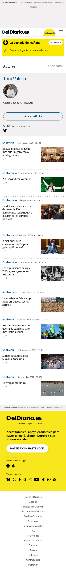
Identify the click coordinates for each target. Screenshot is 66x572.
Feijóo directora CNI (26, 2)
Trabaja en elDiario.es (33, 506)
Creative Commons (33, 516)
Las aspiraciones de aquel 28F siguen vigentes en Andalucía (16, 271)
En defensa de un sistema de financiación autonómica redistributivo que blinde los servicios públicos (17, 212)
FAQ (33, 530)
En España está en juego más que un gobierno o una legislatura (16, 152)
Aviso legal (33, 521)
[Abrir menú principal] (61, 31)
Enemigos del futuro (14, 382)
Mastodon (33, 564)
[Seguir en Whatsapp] (49, 479)
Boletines (33, 555)
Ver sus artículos (33, 116)
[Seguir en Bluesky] (8, 479)
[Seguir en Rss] (54, 479)
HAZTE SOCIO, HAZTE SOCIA (27, 448)
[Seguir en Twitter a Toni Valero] (5, 130)
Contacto (33, 545)
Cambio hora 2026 (24, 407)
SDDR (43, 407)
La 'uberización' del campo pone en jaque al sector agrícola (17, 301)
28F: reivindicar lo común (17, 179)
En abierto (8, 142)
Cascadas (49, 407)
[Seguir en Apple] (13, 466)
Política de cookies (33, 540)
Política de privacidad (33, 526)
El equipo (33, 501)
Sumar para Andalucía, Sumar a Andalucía (15, 357)
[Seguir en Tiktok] (43, 479)
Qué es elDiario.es (33, 497)
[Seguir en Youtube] (36, 479)
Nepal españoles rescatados (43, 2)
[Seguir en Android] (8, 466)
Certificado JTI (33, 559)
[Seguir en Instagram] (30, 479)
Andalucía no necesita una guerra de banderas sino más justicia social (17, 328)
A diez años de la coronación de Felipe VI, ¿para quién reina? (16, 244)
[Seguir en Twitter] (14, 479)
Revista (33, 550)
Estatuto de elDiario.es (33, 511)
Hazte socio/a (49, 33)
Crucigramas (35, 407)
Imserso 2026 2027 (59, 407)
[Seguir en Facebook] (20, 479)
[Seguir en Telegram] (24, 479)
